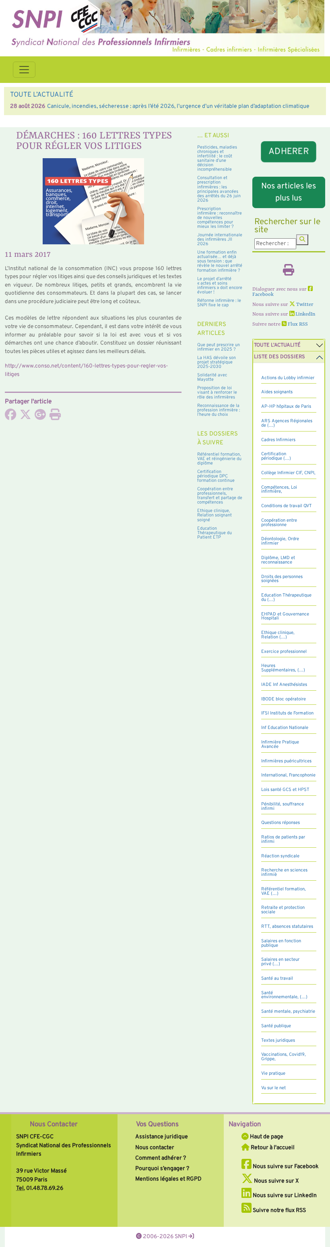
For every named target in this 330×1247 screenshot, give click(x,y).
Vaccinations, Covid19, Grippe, (283, 1057)
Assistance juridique (161, 1136)
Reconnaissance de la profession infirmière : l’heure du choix (218, 410)
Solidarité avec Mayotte (212, 377)
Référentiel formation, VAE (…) (283, 891)
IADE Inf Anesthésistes (284, 685)
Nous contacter (154, 1147)
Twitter (304, 305)
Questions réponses (280, 823)
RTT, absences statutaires (287, 926)
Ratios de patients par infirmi (283, 839)
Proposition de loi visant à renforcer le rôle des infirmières (217, 392)
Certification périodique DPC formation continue (216, 476)
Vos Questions (157, 1124)
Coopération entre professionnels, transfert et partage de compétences (219, 495)
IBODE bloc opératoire (283, 699)
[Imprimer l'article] (55, 417)
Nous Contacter (54, 1124)
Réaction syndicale (280, 856)
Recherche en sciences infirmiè (284, 872)
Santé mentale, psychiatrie (288, 1011)
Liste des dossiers (279, 357)
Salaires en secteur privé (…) (280, 962)
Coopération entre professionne (279, 523)
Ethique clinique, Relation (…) (278, 635)
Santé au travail (277, 978)
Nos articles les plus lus (288, 192)
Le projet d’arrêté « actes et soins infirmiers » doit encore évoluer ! (219, 285)
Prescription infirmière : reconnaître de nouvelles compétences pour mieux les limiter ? (219, 217)
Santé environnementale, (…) (284, 995)
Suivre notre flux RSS (279, 1210)
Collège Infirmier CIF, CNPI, (288, 473)
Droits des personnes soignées (282, 579)
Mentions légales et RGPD (168, 1179)
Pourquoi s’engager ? (162, 1168)
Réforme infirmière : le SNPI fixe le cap (219, 303)
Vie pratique (273, 1073)
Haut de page (266, 1136)
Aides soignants (277, 392)
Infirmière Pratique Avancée (280, 744)
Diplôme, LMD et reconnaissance (278, 560)
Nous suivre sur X (276, 1181)
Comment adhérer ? (160, 1158)
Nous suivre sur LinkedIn (284, 1195)
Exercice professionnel (284, 651)
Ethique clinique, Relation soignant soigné (214, 515)
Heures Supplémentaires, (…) (283, 668)
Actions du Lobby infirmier (287, 378)
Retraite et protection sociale (283, 910)
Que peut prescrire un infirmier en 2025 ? (218, 347)
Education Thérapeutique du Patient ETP (214, 533)
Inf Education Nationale (284, 728)
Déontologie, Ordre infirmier (280, 541)
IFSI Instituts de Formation (287, 713)
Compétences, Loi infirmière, (279, 490)
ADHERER (289, 151)
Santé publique (276, 1026)
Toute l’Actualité (277, 345)
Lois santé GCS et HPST (285, 790)
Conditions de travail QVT (286, 506)
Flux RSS (297, 324)
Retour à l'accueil (272, 1147)
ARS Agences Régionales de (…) (286, 423)
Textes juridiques (278, 1040)
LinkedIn (304, 314)
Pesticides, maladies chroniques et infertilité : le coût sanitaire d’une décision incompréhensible (217, 158)
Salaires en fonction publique (281, 943)
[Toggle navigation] (24, 70)
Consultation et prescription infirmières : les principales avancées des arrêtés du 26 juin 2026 (219, 189)
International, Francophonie (288, 775)
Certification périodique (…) (276, 456)
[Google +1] (40, 417)
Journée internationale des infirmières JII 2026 (219, 239)
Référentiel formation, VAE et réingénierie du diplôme (219, 459)
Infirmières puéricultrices (286, 761)
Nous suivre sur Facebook (285, 1166)
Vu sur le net (273, 1088)
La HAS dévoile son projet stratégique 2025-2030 (216, 362)
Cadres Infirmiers (278, 440)
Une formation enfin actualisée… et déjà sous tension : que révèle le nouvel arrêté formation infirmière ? (219, 261)
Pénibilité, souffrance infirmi (282, 806)
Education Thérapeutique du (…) (286, 598)
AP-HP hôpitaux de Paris (286, 406)
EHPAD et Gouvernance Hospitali (285, 616)
